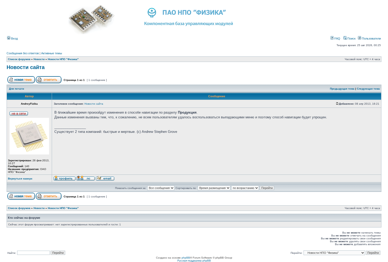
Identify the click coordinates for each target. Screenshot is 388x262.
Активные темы (51, 53)
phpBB (186, 257)
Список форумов (19, 59)
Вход (14, 38)
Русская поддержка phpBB (194, 260)
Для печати (16, 88)
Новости (39, 59)
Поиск (351, 38)
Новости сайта (26, 67)
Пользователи (371, 38)
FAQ (337, 38)
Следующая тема (368, 88)
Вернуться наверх (20, 178)
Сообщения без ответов (23, 53)
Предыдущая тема (342, 88)
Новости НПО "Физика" (63, 59)
